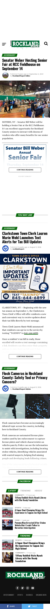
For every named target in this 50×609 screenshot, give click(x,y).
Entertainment (8, 595)
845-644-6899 (31, 333)
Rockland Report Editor (21, 76)
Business (29, 595)
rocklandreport (18, 249)
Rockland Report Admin (22, 389)
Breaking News (41, 595)
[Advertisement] (25, 18)
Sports (20, 595)
